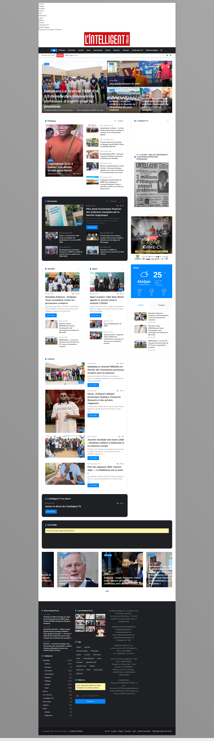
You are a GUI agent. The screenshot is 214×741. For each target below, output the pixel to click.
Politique (41, 6)
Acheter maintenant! (144, 731)
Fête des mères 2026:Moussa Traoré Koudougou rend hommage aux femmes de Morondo (69, 328)
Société (40, 11)
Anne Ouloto (94, 651)
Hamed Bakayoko (88, 658)
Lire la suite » (92, 227)
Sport (40, 13)
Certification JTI (43, 25)
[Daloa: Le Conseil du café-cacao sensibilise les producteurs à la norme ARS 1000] (51, 236)
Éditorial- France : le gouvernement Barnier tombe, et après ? (83, 581)
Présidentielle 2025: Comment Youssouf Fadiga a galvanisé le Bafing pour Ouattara (111, 156)
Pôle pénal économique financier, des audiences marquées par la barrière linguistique (104, 212)
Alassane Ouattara (82, 651)
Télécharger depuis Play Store (162, 731)
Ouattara (92, 666)
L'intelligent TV (48, 698)
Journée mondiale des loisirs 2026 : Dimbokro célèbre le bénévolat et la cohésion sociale (105, 442)
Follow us (81, 680)
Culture (40, 18)
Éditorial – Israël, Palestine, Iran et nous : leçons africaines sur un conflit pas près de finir (129, 581)
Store (45, 708)
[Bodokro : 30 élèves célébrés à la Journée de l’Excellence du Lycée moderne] (80, 629)
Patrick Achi (79, 670)
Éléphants (79, 673)
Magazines (48, 715)
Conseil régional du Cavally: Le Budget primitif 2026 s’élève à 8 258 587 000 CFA (112, 144)
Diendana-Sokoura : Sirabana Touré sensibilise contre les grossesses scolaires (71, 99)
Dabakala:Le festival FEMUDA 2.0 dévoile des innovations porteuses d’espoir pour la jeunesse (105, 369)
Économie (41, 8)
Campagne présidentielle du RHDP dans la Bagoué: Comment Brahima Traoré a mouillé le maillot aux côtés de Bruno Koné (111, 184)
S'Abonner (58, 29)
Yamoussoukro (98, 670)
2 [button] (108, 591)
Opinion (46, 705)
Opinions (41, 20)
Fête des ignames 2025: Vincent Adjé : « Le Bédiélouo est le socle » (105, 470)
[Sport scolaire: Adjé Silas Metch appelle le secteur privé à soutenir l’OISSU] (156, 100)
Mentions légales (43, 27)
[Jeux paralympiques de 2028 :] (96, 324)
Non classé (47, 702)
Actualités (46, 660)
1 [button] (106, 591)
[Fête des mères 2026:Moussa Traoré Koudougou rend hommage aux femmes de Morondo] (139, 74)
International (42, 15)
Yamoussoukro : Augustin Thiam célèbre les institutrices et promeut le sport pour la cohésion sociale (113, 339)
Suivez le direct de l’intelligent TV (63, 506)
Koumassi (79, 662)
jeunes (99, 658)
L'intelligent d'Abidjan (76, 731)
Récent (141, 305)
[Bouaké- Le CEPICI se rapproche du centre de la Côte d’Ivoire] (92, 250)
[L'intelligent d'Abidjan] (107, 39)
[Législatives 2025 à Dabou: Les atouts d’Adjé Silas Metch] (64, 150)
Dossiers (41, 22)
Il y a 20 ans (47, 695)
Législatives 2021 (91, 662)
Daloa (78, 658)
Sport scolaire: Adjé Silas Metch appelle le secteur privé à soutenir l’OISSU (89, 55)
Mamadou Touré (81, 666)
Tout (115, 121)
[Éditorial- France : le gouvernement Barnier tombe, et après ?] (84, 569)
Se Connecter (50, 29)
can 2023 (87, 655)
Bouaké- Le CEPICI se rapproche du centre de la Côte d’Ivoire (112, 252)
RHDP (89, 670)
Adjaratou (87, 647)
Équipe (120, 731)
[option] (107, 87)
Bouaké (78, 655)
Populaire (161, 305)
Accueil (40, 4)
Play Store (41, 29)
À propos (114, 731)
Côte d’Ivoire (97, 655)
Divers (45, 691)
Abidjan (78, 647)
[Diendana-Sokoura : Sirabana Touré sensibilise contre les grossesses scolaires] (74, 87)
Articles (47, 712)
